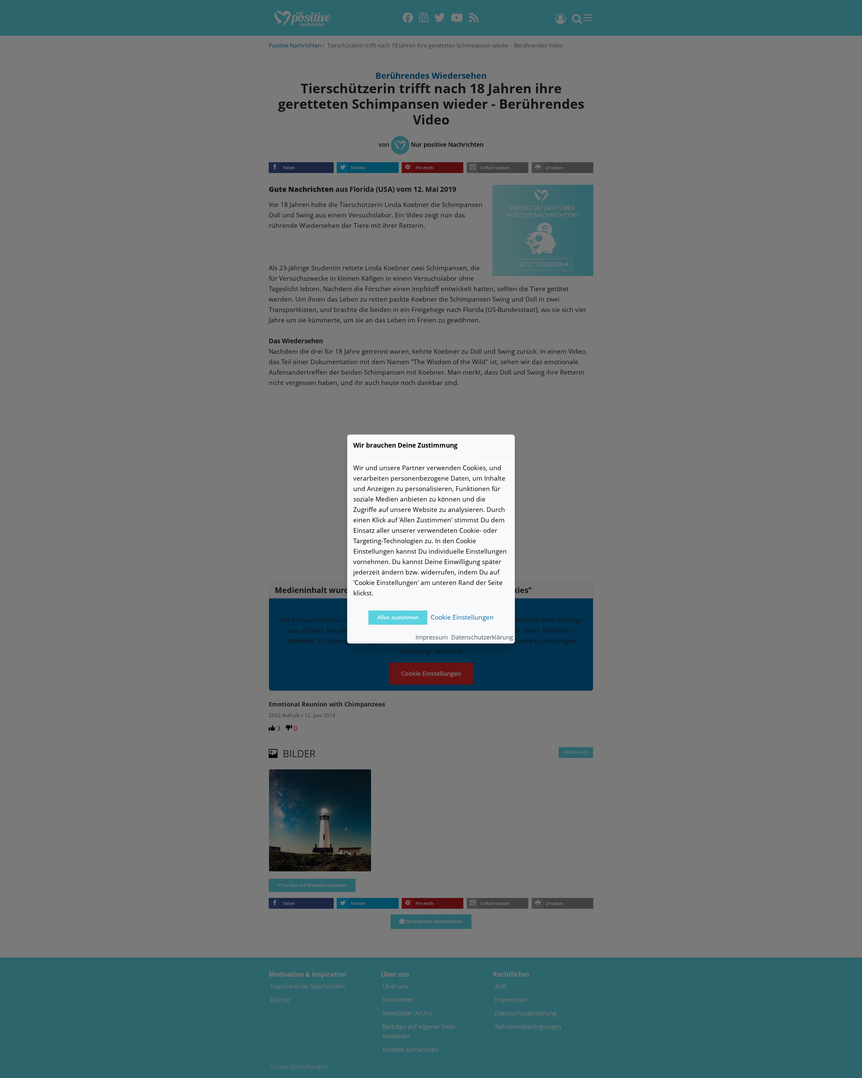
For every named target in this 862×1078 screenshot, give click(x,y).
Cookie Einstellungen (462, 617)
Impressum (432, 637)
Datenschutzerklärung (482, 637)
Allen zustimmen (398, 617)
